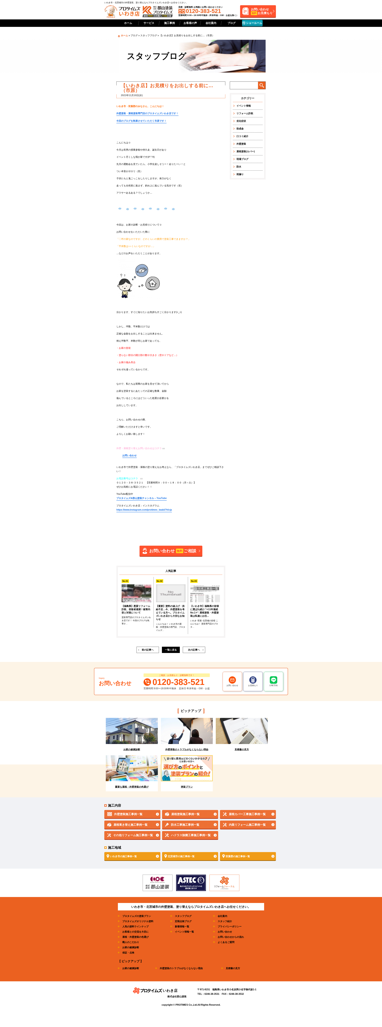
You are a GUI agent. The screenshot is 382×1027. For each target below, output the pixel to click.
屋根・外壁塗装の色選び (135, 937)
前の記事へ (148, 649)
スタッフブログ (148, 35)
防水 (239, 166)
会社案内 (211, 22)
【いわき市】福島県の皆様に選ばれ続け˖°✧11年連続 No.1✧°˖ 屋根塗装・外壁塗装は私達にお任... (204, 611)
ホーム (128, 22)
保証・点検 (128, 952)
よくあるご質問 (226, 942)
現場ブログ (242, 159)
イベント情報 (244, 105)
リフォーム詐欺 (245, 113)
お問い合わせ (129, 455)
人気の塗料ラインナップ (135, 926)
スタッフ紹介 (225, 921)
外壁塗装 (241, 144)
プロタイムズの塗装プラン (136, 916)
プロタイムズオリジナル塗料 (137, 921)
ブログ (232, 22)
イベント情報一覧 (184, 931)
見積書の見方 (233, 968)
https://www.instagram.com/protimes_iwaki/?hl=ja (144, 510)
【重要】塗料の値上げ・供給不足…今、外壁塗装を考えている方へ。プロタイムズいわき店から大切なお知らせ (170, 612)
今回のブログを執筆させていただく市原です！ (141, 121)
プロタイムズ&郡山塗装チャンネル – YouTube (141, 498)
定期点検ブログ (183, 921)
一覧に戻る (171, 649)
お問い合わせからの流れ (231, 937)
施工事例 (169, 22)
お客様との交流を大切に (135, 931)
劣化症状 (241, 121)
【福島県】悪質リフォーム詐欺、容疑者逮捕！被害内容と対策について (136, 609)
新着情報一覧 (182, 926)
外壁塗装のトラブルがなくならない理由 (181, 968)
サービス (149, 22)
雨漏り (240, 174)
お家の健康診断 (130, 947)
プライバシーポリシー (230, 926)
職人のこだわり (130, 942)
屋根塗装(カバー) (246, 151)
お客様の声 (190, 22)
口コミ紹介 (242, 136)
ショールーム (253, 22)
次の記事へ (194, 649)
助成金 (240, 128)
